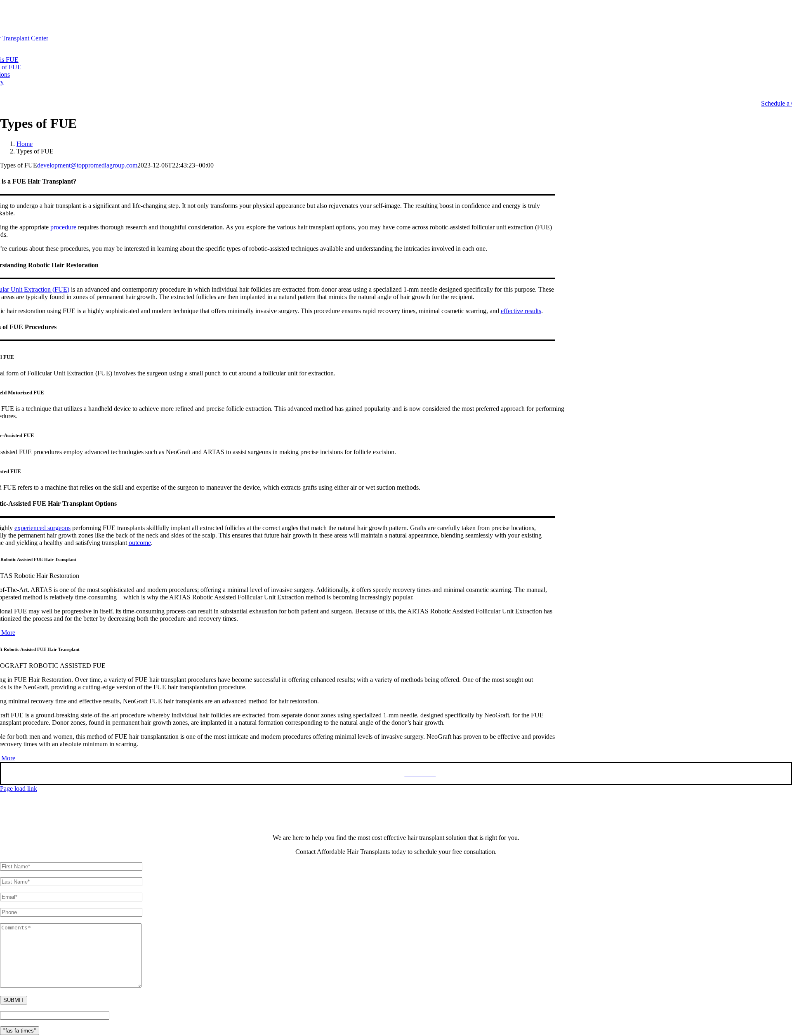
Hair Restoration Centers (254, 773)
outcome (140, 542)
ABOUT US (767, 24)
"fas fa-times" (19, 1031)
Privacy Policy (341, 773)
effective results (521, 310)
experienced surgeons (42, 527)
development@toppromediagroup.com (87, 165)
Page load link (18, 788)
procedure (63, 227)
